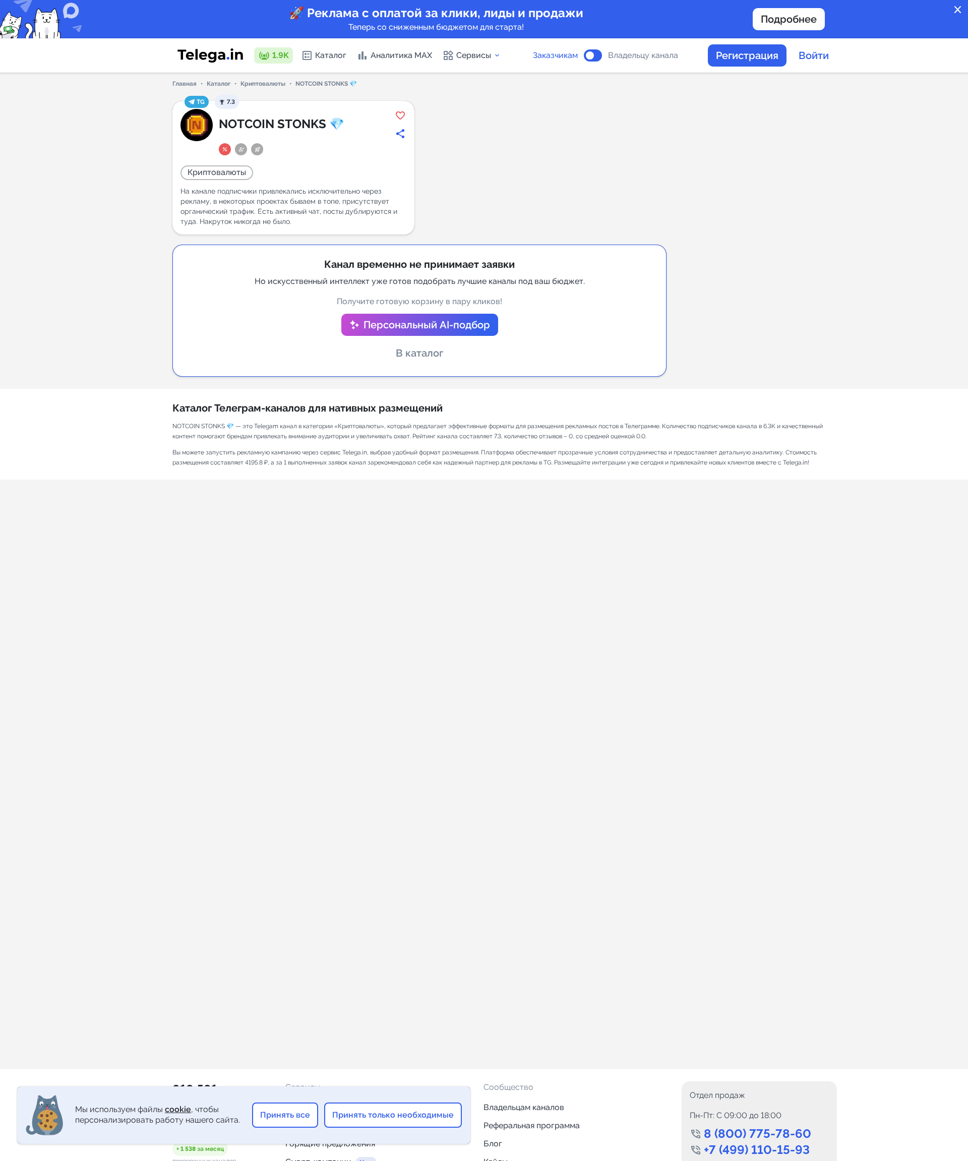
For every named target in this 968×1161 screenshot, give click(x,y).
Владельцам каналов (523, 1107)
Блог (492, 1143)
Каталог (330, 55)
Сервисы (473, 55)
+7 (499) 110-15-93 (757, 1149)
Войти (814, 55)
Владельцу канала (643, 55)
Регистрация (747, 55)
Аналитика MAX (401, 55)
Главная (184, 83)
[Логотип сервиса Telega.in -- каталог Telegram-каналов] (210, 55)
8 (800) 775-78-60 (757, 1133)
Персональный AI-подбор (427, 325)
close (958, 10)
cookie (178, 1109)
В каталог (419, 353)
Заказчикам (555, 55)
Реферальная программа (531, 1125)
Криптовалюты (262, 83)
